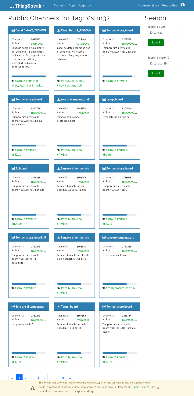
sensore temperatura (120, 237)
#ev (67, 85)
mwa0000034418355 (135, 251)
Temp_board (69, 306)
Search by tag (156, 26)
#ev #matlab (35, 85)
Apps (72, 5)
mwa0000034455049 (44, 251)
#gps (23, 85)
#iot (35, 81)
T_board (21, 168)
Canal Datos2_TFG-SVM (31, 30)
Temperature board (119, 306)
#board (107, 154)
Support (83, 5)
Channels (60, 5)
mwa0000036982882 (89, 112)
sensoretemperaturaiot (76, 99)
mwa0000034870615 (44, 320)
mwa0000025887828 (89, 320)
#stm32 (20, 81)
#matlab (76, 85)
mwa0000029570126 (44, 112)
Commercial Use (148, 5)
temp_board (114, 99)
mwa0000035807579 (135, 181)
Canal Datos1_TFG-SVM (76, 30)
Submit (155, 42)
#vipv (15, 85)
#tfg (29, 81)
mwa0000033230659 (89, 251)
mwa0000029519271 (135, 43)
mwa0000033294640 (135, 112)
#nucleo (31, 150)
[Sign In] (183, 5)
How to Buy (169, 5)
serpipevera (38, 43)
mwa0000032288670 (135, 320)
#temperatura (115, 288)
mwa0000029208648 (44, 181)
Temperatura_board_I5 (31, 237)
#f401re (122, 81)
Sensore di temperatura (76, 168)
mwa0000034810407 (89, 181)
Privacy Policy (139, 387)
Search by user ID (158, 57)
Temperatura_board (119, 30)
